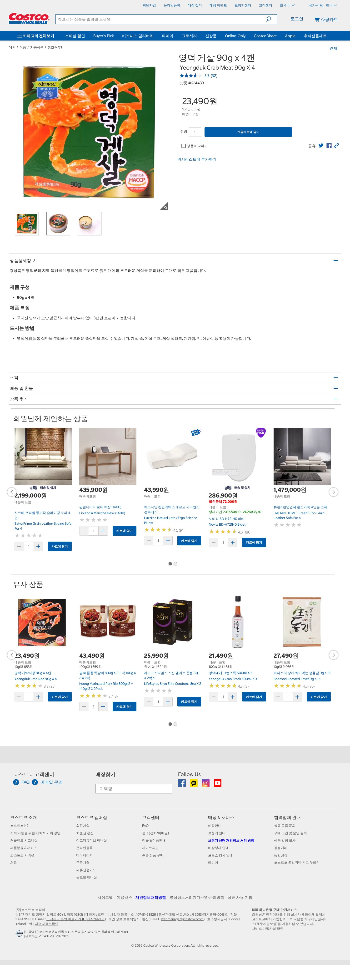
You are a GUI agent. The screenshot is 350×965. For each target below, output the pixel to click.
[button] (271, 19)
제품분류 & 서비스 (23, 848)
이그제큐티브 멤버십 (91, 840)
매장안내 (214, 825)
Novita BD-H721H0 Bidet (227, 524)
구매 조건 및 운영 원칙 (290, 833)
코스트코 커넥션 (22, 855)
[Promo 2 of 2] (175, 564)
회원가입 (83, 825)
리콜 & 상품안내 (154, 840)
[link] (321, 145)
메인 (12, 47)
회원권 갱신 (85, 833)
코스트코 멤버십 (91, 817)
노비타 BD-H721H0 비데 (227, 519)
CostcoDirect (265, 35)
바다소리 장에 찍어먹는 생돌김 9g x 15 (302, 673)
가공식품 (37, 47)
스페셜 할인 (75, 35)
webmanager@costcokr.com (182, 919)
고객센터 (150, 817)
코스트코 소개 (23, 817)
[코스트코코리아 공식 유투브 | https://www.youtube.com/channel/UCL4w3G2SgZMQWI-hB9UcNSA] (217, 785)
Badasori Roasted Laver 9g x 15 (297, 679)
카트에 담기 (60, 546)
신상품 (211, 35)
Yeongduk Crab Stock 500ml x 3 (233, 679)
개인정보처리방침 (150, 897)
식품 (23, 47)
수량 (183, 131)
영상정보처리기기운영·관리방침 (197, 897)
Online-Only (235, 35)
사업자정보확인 (46, 924)
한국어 (285, 5)
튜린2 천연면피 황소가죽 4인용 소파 (300, 507)
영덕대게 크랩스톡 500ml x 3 (230, 673)
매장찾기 (105, 774)
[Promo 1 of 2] (170, 564)
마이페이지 (84, 855)
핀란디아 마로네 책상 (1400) (100, 507)
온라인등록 (84, 848)
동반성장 (280, 855)
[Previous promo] (11, 492)
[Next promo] (333, 492)
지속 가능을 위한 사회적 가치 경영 (35, 833)
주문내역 (83, 862)
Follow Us (189, 774)
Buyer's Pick (103, 35)
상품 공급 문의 (284, 825)
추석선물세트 (315, 35)
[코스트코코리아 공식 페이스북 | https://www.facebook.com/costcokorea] (182, 785)
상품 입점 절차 (284, 840)
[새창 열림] (19, 935)
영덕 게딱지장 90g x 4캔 (33, 673)
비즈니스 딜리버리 (138, 35)
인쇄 (333, 48)
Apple (290, 35)
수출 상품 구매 (153, 855)
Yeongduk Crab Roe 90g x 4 (36, 679)
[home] (29, 18)
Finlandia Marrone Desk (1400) (102, 513)
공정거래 (280, 848)
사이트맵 (105, 897)
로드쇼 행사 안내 (220, 855)
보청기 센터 (216, 833)
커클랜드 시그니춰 (24, 840)
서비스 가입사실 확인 (267, 928)
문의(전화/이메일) (155, 833)
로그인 (296, 18)
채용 (13, 862)
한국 (329, 5)
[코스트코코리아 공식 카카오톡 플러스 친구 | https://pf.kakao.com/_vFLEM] (194, 785)
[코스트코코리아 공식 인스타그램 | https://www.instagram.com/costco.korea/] (206, 785)
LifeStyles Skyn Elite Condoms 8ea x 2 (172, 683)
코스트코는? (19, 825)
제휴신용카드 (86, 870)
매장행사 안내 (218, 848)
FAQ (145, 825)
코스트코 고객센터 (33, 774)
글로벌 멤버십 (86, 877)
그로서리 (189, 35)
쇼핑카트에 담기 (248, 132)
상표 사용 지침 (240, 897)
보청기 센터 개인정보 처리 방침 (231, 840)
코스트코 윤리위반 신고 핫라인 (297, 862)
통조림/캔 (55, 47)
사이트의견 (150, 848)
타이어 (167, 35)
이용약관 (124, 897)
